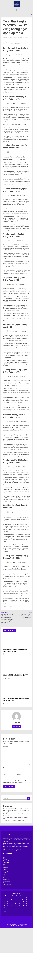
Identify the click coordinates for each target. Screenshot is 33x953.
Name (5, 767)
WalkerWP (20, 926)
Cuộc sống (6, 862)
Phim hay (5, 871)
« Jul (4, 911)
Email (5, 774)
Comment (6, 746)
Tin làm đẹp (6, 879)
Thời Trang (20, 37)
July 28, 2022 (7, 654)
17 (4, 903)
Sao (4, 874)
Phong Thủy (6, 872)
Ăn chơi (5, 859)
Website (19, 774)
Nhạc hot (5, 866)
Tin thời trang (6, 881)
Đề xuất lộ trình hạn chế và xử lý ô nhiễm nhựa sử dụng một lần (15, 650)
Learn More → (16, 726)
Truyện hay (6, 882)
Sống (4, 876)
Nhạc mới (5, 867)
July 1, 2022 (13, 37)
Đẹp (4, 864)
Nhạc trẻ (5, 869)
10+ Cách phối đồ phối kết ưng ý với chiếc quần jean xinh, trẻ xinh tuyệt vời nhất (15, 675)
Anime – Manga (7, 860)
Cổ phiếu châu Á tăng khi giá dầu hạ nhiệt (13, 820)
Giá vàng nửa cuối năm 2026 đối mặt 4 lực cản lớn (16, 808)
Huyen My (6, 37)
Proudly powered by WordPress (14, 924)
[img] (16, 10)
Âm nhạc (5, 857)
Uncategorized (7, 884)
